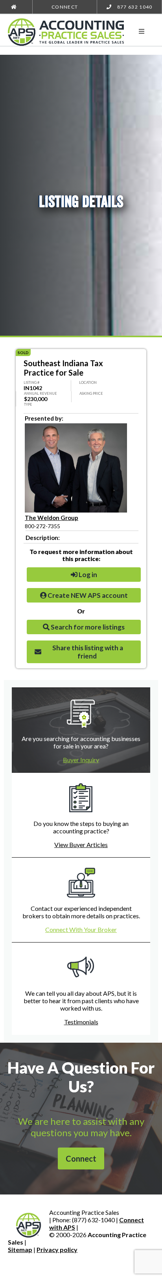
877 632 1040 (134, 7)
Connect (65, 7)
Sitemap (20, 1249)
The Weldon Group (51, 517)
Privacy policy (57, 1249)
